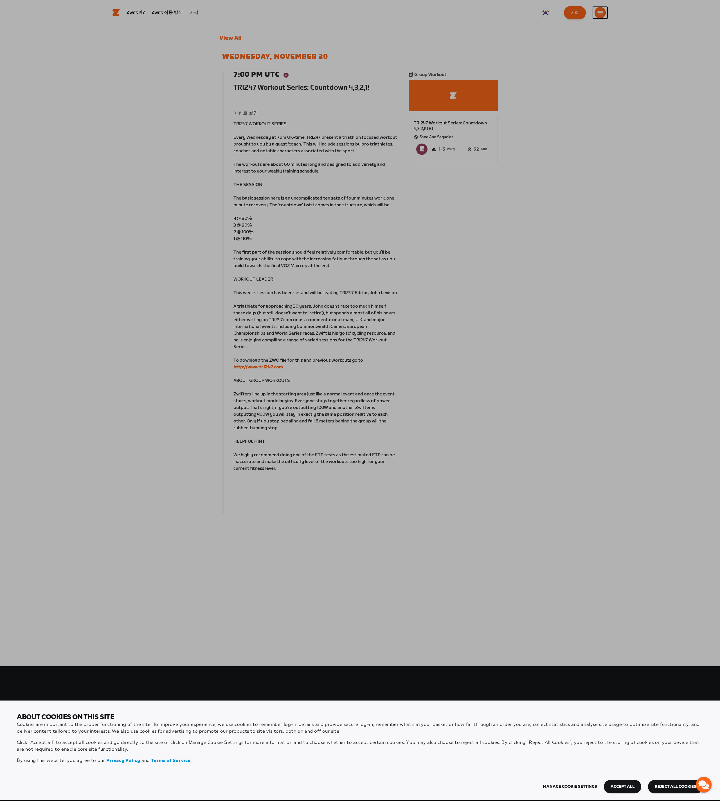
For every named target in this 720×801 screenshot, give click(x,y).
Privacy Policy (123, 760)
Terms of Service (170, 760)
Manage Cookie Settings (570, 786)
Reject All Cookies (675, 787)
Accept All (622, 787)
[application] (703, 784)
